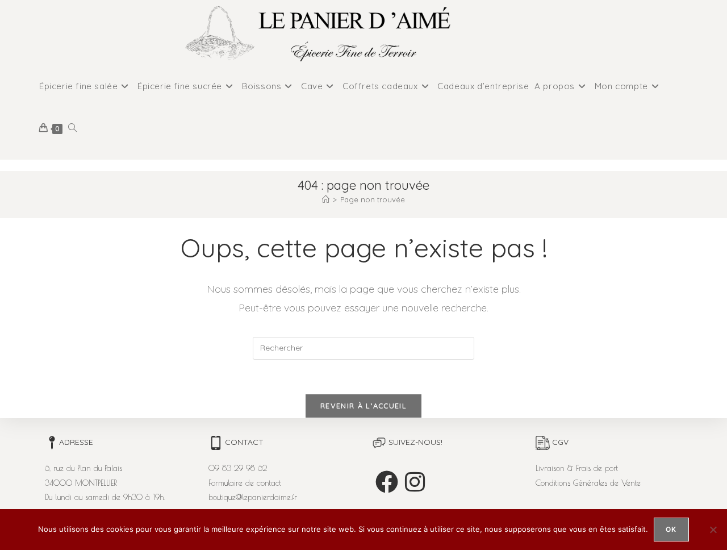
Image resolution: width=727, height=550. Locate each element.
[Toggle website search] (72, 128)
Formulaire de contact (244, 483)
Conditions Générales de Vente (588, 483)
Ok (671, 529)
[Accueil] (325, 199)
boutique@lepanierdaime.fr (252, 497)
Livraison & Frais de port (577, 468)
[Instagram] (415, 481)
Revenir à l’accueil (363, 405)
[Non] (712, 529)
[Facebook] (386, 481)
